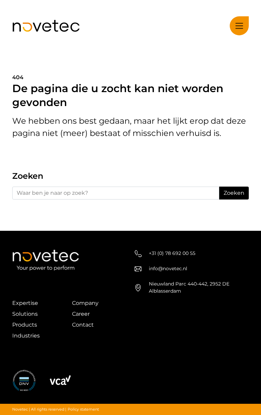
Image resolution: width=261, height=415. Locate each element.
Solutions (25, 314)
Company (85, 303)
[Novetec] (46, 26)
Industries (26, 335)
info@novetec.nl (168, 268)
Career (81, 314)
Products (24, 325)
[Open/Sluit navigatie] (239, 25)
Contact (83, 325)
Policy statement (83, 409)
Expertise (25, 303)
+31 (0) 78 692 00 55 (172, 253)
